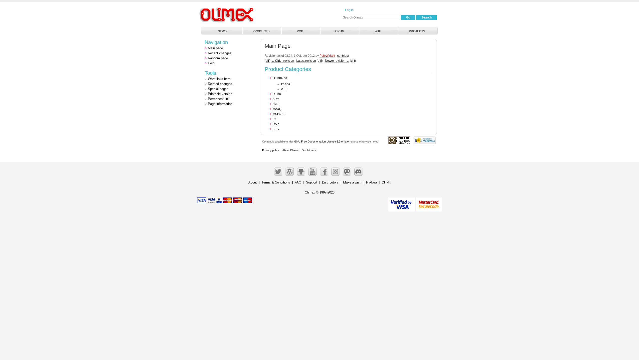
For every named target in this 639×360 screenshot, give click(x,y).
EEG (276, 129)
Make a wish (352, 182)
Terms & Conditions (276, 182)
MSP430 (278, 114)
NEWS (222, 31)
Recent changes (219, 53)
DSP (276, 124)
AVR (276, 104)
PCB (300, 31)
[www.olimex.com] (227, 8)
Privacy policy (270, 150)
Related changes (220, 84)
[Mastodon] (347, 172)
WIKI (378, 31)
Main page (215, 48)
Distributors (330, 182)
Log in (349, 10)
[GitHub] (301, 172)
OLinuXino (280, 78)
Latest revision (306, 60)
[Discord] (358, 172)
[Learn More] (429, 202)
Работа (371, 182)
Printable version (220, 94)
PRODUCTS (261, 31)
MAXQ (277, 109)
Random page (218, 58)
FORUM (338, 31)
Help (211, 63)
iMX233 (286, 84)
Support (311, 182)
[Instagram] (335, 172)
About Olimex (290, 150)
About (252, 182)
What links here (219, 79)
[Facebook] (324, 172)
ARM (276, 99)
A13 (284, 89)
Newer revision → (337, 60)
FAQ (298, 182)
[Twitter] (278, 172)
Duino (277, 94)
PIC (275, 119)
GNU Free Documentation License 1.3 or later (322, 141)
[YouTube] (313, 172)
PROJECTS (417, 31)
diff (268, 60)
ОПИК (386, 182)
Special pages (218, 89)
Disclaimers (309, 150)
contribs (342, 56)
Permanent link (219, 99)
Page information (220, 104)
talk (332, 56)
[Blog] (290, 172)
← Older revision (282, 60)
